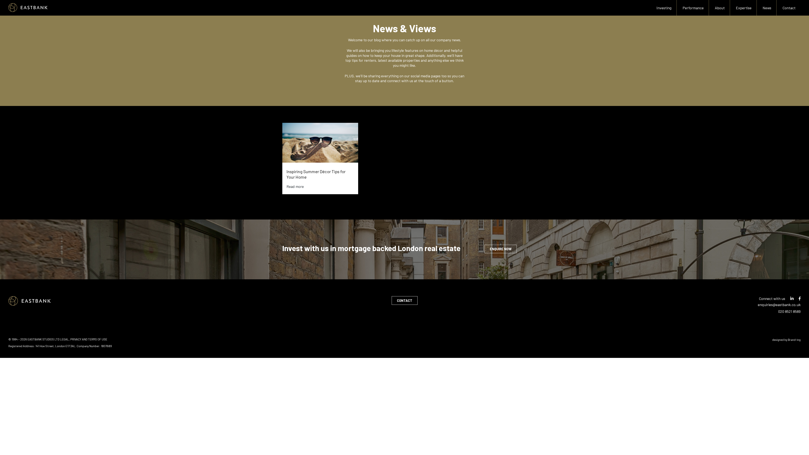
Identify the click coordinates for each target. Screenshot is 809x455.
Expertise (743, 7)
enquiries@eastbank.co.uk (779, 304)
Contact (789, 7)
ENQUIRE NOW (501, 249)
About (720, 7)
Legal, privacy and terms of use (83, 339)
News (767, 7)
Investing (663, 7)
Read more (295, 186)
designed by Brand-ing (786, 339)
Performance (693, 7)
